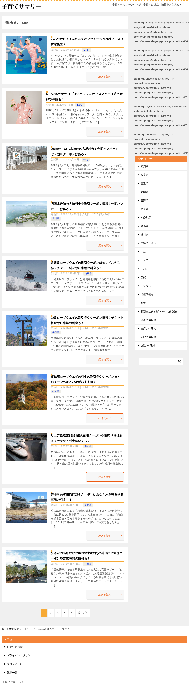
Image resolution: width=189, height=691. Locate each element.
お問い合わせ (15, 646)
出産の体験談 (148, 328)
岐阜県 (55, 391)
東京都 (144, 208)
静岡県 (144, 191)
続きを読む (105, 76)
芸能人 (144, 277)
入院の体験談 (148, 337)
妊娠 (143, 302)
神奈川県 (146, 217)
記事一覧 (12, 672)
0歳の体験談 (148, 345)
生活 (143, 251)
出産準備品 (147, 294)
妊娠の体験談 (148, 320)
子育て (144, 260)
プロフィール (15, 664)
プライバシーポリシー (20, 655)
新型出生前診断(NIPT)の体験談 (159, 311)
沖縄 (85, 159)
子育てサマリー (21, 6)
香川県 (55, 218)
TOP (18, 629)
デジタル (146, 285)
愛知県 (88, 446)
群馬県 (88, 273)
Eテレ (86, 50)
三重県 (144, 183)
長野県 (55, 332)
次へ (81, 612)
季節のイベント (150, 243)
